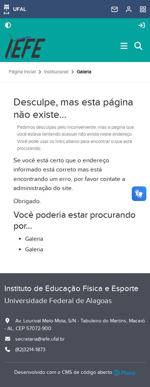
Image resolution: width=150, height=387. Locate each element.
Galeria (34, 239)
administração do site (42, 188)
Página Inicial (22, 72)
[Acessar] (142, 26)
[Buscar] (138, 46)
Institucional (56, 72)
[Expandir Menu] (124, 46)
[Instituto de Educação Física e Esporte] (25, 46)
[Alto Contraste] (8, 26)
